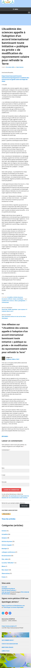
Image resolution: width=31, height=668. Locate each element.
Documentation (6, 555)
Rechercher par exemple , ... (14, 503)
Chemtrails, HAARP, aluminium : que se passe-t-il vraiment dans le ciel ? (14, 309)
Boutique (4, 548)
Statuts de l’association (10, 644)
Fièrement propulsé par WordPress (10, 656)
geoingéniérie (21, 300)
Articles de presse (18, 297)
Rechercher (24, 506)
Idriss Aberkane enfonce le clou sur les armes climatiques (14, 316)
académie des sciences (8, 300)
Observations (6, 573)
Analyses (4, 538)
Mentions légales (7, 647)
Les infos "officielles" (8, 563)
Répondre (5, 436)
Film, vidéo (5, 559)
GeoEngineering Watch (8, 588)
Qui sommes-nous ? (8, 640)
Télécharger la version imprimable (13, 607)
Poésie (4, 577)
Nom (3, 468)
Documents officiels (7, 299)
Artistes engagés (7, 545)
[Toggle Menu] (29, 12)
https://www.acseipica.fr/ (9, 626)
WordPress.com (5, 657)
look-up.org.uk (6, 592)
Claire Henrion (19, 67)
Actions (4, 531)
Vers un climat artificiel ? (9, 590)
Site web (4, 482)
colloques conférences (8, 552)
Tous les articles (8, 519)
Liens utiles (5, 651)
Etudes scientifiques (18, 299)
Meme (3, 566)
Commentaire (6, 450)
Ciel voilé (4, 587)
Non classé (5, 570)
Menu (16, 9)
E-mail (3, 475)
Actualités (10, 297)
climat (16, 300)
